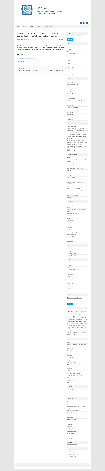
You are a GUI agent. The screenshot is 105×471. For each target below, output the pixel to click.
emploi (84, 134)
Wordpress (87, 468)
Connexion (69, 248)
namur (74, 140)
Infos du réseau (70, 98)
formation (71, 136)
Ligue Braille (69, 229)
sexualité (77, 147)
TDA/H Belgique (70, 241)
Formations (69, 91)
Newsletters (70, 58)
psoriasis (76, 144)
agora (68, 126)
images (78, 138)
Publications (69, 114)
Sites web (69, 119)
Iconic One (74, 468)
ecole (81, 134)
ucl (81, 147)
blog (74, 130)
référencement (83, 146)
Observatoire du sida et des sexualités (75, 190)
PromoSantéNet (70, 392)
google (76, 136)
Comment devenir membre (73, 53)
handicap (74, 138)
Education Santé (70, 220)
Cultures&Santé (22, 39)
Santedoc (69, 394)
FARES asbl (69, 179)
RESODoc (69, 197)
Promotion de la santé (71, 109)
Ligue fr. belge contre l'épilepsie (73, 188)
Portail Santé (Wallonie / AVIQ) (73, 232)
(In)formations (71, 67)
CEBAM (68, 207)
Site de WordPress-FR (71, 255)
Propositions (69, 112)
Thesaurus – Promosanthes (56, 70)
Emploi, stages (70, 89)
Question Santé (70, 239)
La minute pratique (71, 69)
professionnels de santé (80, 142)
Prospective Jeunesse (71, 234)
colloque (68, 132)
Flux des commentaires (71, 253)
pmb (75, 142)
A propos (25, 26)
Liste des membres (71, 55)
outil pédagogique (79, 140)
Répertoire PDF (48, 26)
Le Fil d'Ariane (69, 186)
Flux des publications (71, 251)
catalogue (84, 130)
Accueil (18, 26)
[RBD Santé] (52, 16)
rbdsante (80, 144)
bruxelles (79, 130)
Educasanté (69, 218)
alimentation (74, 126)
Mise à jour (69, 105)
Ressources (70, 72)
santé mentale (72, 147)
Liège (71, 140)
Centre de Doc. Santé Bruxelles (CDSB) (75, 168)
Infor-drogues (70, 227)
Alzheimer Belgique (71, 204)
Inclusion (68, 225)
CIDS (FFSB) (69, 215)
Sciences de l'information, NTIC (73, 116)
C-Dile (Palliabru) (70, 163)
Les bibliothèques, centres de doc (74, 100)
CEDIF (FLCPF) (69, 165)
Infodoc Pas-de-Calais (71, 389)
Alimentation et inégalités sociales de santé (28, 70)
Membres (69, 102)
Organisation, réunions (71, 107)
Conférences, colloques (71, 84)
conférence (75, 132)
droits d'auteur (76, 134)
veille (85, 147)
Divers (22, 61)
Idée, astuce (69, 93)
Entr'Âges (69, 175)
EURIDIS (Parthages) (71, 177)
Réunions (69, 65)
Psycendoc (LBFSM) (71, 236)
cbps (87, 130)
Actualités (69, 82)
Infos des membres (71, 96)
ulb (82, 147)
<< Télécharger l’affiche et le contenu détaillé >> (28, 58)
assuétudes (80, 128)
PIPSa (68, 193)
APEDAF (68, 157)
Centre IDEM (69, 170)
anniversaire (79, 126)
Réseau (31, 26)
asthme (84, 128)
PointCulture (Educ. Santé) (72, 195)
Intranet (39, 26)
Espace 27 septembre (71, 222)
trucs (80, 147)
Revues (69, 60)
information (83, 138)
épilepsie (71, 150)
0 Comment (61, 39)
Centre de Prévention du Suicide (73, 213)
